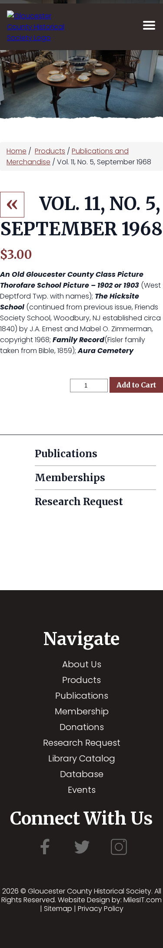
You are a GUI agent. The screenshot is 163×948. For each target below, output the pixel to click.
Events (82, 790)
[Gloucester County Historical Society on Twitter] (82, 855)
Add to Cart (136, 385)
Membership (82, 711)
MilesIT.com (142, 900)
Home (17, 151)
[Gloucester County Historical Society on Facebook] (45, 855)
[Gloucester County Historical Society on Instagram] (119, 855)
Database (81, 774)
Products (50, 151)
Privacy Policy (100, 909)
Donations (82, 727)
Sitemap (58, 909)
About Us (81, 664)
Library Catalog (81, 758)
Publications (81, 696)
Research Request (81, 743)
